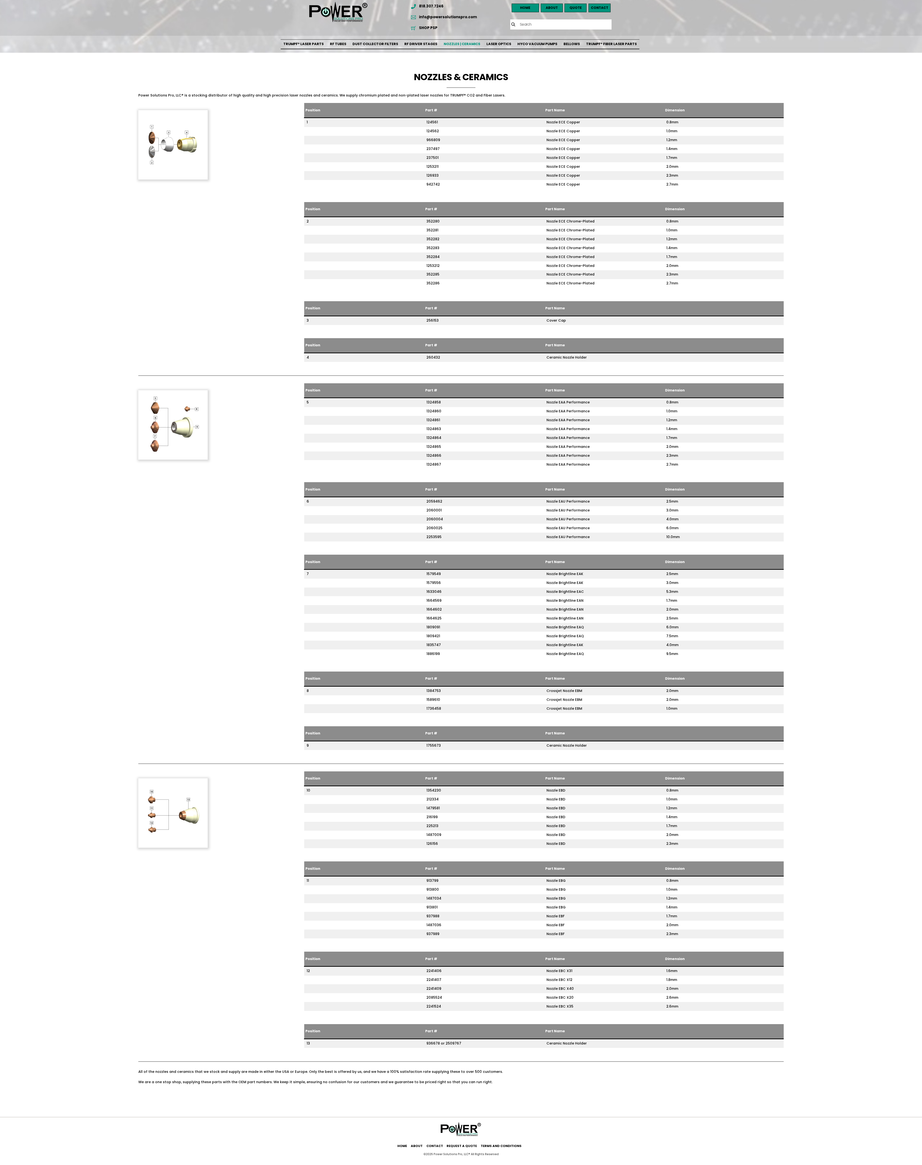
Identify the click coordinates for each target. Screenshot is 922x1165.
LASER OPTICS (498, 44)
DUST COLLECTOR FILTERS (375, 44)
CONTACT (434, 1146)
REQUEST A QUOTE (462, 1146)
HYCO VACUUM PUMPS (537, 44)
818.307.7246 (430, 6)
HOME (402, 1146)
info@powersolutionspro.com (447, 16)
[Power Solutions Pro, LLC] (461, 1135)
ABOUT (417, 1146)
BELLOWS (572, 44)
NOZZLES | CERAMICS (462, 44)
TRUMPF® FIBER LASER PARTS (611, 44)
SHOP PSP (427, 27)
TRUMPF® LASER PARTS (303, 44)
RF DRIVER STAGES (420, 44)
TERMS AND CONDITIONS (501, 1146)
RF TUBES (338, 44)
